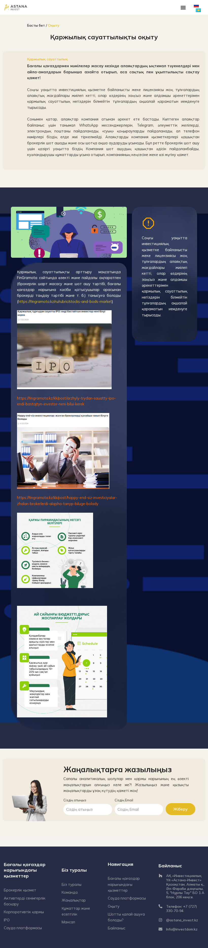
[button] (183, 7)
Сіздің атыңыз (74, 800)
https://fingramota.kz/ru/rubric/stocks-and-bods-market (65, 301)
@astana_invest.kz (182, 920)
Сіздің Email (124, 800)
